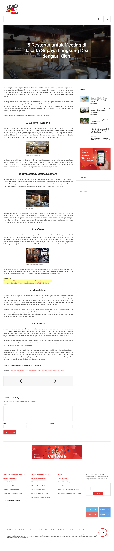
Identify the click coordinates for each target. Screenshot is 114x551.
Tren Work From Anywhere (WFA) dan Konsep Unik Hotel (100, 139)
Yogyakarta (89, 19)
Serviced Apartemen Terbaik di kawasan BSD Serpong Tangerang (100, 110)
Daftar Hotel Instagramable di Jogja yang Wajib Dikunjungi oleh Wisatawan (100, 130)
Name (5, 423)
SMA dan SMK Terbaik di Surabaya (40, 497)
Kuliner (60, 474)
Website (52, 423)
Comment (6, 404)
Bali (54, 19)
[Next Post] (55, 381)
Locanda (39, 370)
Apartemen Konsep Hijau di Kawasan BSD (99, 120)
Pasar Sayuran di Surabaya (11, 485)
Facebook (102, 509)
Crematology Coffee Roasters (17, 370)
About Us (5, 507)
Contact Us (6, 510)
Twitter (89, 509)
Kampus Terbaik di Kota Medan (39, 493)
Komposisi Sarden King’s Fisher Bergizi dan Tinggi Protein (99, 99)
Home (8, 19)
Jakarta (15, 19)
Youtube (89, 514)
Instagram (102, 514)
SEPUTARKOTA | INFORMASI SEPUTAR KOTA (46, 529)
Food (92, 96)
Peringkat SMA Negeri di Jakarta (40, 474)
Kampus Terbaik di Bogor (38, 489)
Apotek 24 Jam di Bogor (10, 478)
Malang (60, 19)
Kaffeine (35, 370)
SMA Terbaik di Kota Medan (38, 478)
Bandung (23, 19)
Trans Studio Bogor (8, 482)
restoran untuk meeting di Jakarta (56, 370)
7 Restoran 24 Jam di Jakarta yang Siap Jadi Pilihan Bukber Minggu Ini (28, 281)
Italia (67, 336)
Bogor (31, 19)
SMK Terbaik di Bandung (37, 482)
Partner (84, 191)
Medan (48, 19)
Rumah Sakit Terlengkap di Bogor (12, 493)
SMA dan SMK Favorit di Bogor (39, 485)
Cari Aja (27, 274)
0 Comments (94, 103)
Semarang (79, 19)
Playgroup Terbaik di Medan (11, 489)
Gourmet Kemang (28, 370)
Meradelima (44, 370)
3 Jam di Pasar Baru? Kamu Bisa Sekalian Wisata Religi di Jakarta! (27, 283)
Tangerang (69, 19)
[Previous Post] (21, 381)
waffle (43, 222)
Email (28, 423)
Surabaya (40, 19)
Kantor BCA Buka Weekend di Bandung (14, 474)
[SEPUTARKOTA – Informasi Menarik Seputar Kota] (12, 8)
